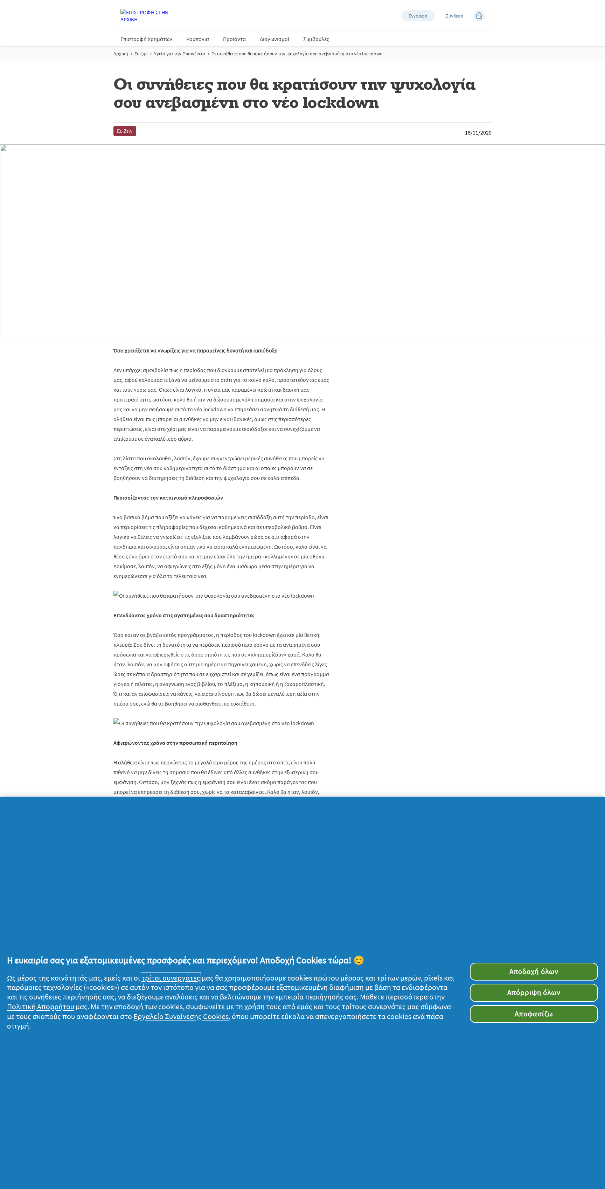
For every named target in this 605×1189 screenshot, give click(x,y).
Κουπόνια (197, 38)
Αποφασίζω (534, 1013)
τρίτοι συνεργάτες (170, 978)
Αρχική (120, 53)
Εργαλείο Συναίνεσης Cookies (181, 1016)
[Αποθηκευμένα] (479, 15)
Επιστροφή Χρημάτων (146, 38)
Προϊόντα (234, 38)
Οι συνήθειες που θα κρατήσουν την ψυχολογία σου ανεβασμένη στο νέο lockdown (297, 53)
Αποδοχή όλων (533, 971)
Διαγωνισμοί (274, 38)
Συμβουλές (316, 38)
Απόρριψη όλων (534, 992)
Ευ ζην (141, 53)
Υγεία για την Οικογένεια (179, 53)
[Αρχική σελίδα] (148, 16)
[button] (418, 15)
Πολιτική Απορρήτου (40, 1006)
